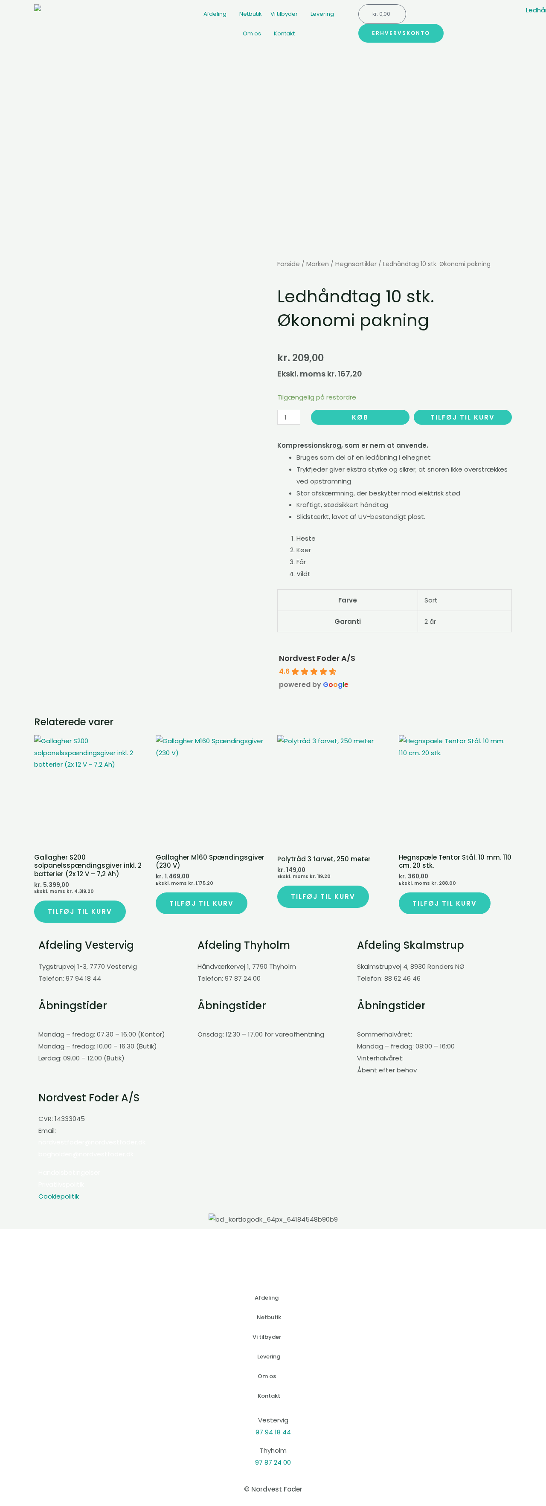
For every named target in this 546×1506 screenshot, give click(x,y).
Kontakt (284, 33)
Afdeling (215, 14)
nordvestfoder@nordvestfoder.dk (91, 1142)
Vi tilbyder (284, 14)
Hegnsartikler (356, 263)
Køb (360, 417)
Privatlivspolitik (61, 1184)
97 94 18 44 (273, 1432)
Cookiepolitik (58, 1196)
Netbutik (250, 14)
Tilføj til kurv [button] (80, 911)
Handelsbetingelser (69, 1172)
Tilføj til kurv (462, 417)
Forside (288, 263)
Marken (317, 263)
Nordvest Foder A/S (317, 658)
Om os (252, 33)
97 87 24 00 (273, 1462)
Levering (322, 14)
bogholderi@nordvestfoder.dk (86, 1154)
